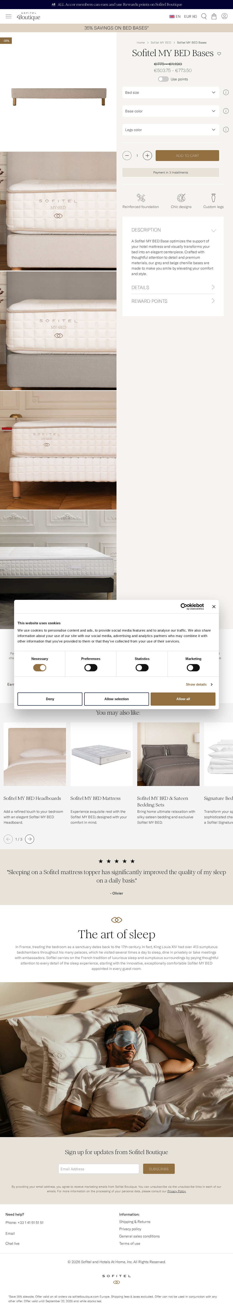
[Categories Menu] (8, 16)
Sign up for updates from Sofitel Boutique (116, 1152)
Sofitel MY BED (161, 42)
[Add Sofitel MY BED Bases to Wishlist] (219, 53)
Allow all (183, 699)
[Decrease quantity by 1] (127, 155)
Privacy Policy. (176, 1191)
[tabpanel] (173, 259)
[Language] (175, 16)
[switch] (90, 668)
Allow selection (116, 699)
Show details (196, 684)
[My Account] (224, 16)
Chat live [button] (12, 1243)
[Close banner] (213, 606)
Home (141, 42)
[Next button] (29, 839)
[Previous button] (8, 839)
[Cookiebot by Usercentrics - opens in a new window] (184, 606)
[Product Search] (203, 16)
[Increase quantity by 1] (147, 155)
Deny (50, 699)
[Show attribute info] (225, 92)
